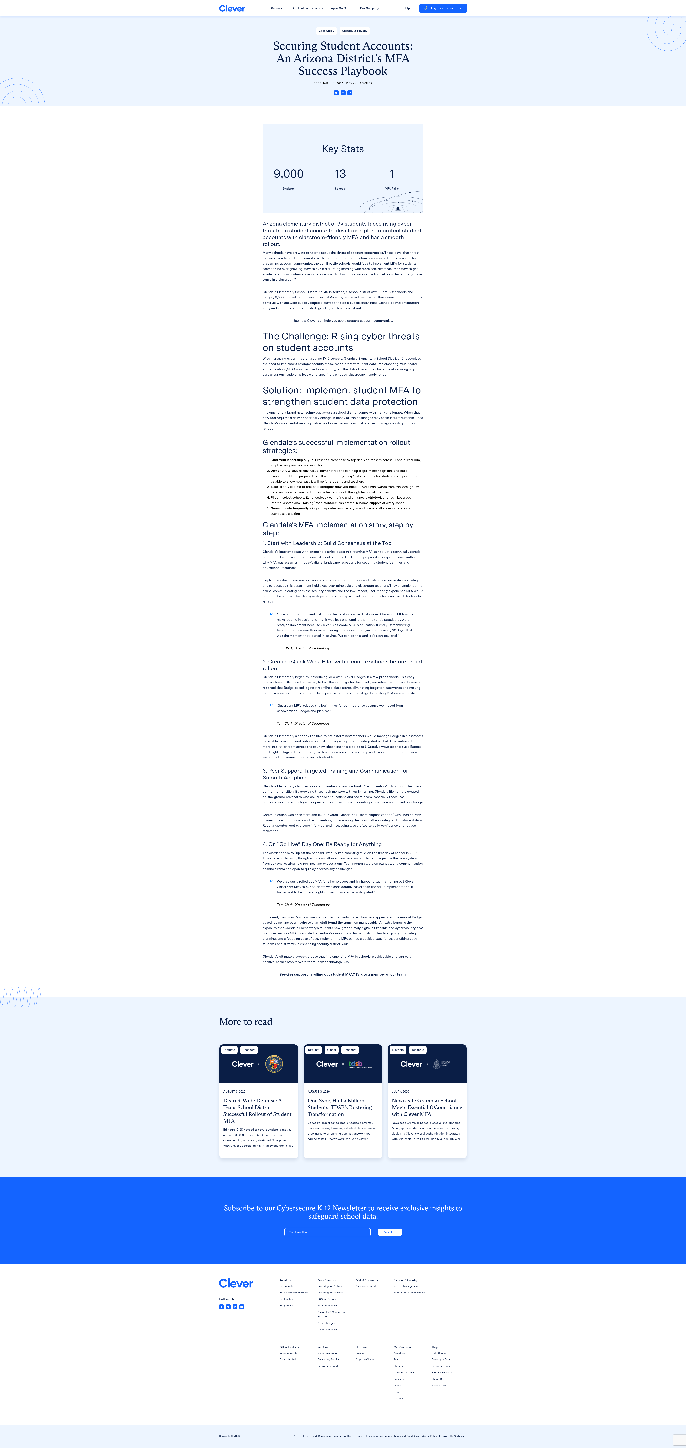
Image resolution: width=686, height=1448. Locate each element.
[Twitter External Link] (228, 1306)
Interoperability (288, 1352)
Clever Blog (439, 1379)
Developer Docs (441, 1359)
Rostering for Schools (330, 1292)
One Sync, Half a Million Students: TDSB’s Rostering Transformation (340, 1107)
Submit (388, 1232)
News (397, 1392)
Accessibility (439, 1385)
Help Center (439, 1352)
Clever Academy (327, 1352)
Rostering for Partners (330, 1286)
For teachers (287, 1299)
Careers (398, 1366)
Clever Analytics (327, 1329)
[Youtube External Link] (241, 1306)
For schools (286, 1286)
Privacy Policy (429, 1436)
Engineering (400, 1379)
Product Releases (442, 1372)
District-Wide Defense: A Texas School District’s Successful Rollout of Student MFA (257, 1110)
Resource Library (441, 1366)
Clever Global (288, 1359)
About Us (399, 1352)
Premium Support (328, 1366)
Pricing (360, 1352)
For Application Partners (294, 1292)
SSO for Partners (327, 1299)
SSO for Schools (327, 1305)
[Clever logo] (232, 8)
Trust (396, 1359)
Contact (398, 1398)
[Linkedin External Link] (235, 1306)
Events (398, 1385)
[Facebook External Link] (221, 1306)
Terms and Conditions (406, 1436)
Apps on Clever (365, 1359)
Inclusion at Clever (405, 1372)
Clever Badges (326, 1323)
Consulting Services (329, 1359)
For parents (286, 1305)
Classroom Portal (366, 1286)
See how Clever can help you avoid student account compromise (342, 320)
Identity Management (406, 1286)
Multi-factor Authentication (409, 1292)
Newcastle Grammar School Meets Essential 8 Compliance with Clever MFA (427, 1107)
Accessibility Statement (452, 1436)
